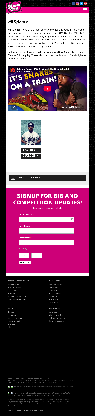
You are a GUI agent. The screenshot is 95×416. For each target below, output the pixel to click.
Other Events (54, 302)
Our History (12, 315)
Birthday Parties (55, 293)
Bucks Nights (54, 290)
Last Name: (25, 237)
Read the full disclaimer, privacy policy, (19, 410)
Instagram (77, 3)
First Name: (25, 226)
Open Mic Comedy (14, 287)
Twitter (81, 3)
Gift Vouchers (13, 290)
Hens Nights (53, 287)
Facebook (73, 3)
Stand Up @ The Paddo (16, 284)
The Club (11, 312)
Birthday (23, 248)
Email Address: (27, 214)
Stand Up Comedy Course (17, 296)
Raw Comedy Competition (17, 299)
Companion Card (14, 321)
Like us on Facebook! (57, 315)
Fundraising (12, 324)
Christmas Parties (55, 284)
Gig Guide (11, 293)
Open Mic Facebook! (56, 321)
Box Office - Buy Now (29, 177)
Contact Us (53, 312)
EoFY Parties (53, 299)
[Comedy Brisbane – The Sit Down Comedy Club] (14, 6)
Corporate (53, 296)
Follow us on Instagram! (57, 318)
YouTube (85, 3)
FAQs (9, 327)
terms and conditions (37, 410)
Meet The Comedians (15, 318)
